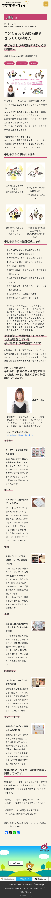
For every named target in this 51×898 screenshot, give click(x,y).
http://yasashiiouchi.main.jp (20, 435)
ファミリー (22, 63)
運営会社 (38, 884)
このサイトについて (14, 884)
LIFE (13, 24)
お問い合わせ (24, 892)
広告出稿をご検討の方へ (13, 888)
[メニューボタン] (45, 3)
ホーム (6, 24)
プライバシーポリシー (34, 888)
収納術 (33, 63)
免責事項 (28, 884)
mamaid (9, 63)
